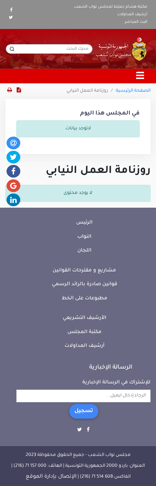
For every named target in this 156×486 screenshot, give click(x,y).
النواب (84, 237)
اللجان (84, 250)
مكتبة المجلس (84, 332)
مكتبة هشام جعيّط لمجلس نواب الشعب (110, 7)
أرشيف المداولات (132, 14)
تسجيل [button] (83, 411)
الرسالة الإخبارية (110, 367)
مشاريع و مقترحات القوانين (84, 270)
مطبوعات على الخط (84, 298)
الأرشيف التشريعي (84, 318)
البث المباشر (136, 22)
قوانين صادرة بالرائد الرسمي (84, 284)
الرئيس (84, 222)
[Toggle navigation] (140, 76)
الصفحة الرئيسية (133, 91)
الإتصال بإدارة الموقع (51, 477)
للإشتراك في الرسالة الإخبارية (116, 382)
